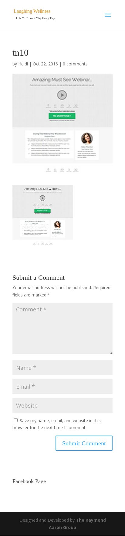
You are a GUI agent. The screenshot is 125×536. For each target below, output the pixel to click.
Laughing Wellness (32, 11)
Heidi (23, 64)
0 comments (75, 64)
